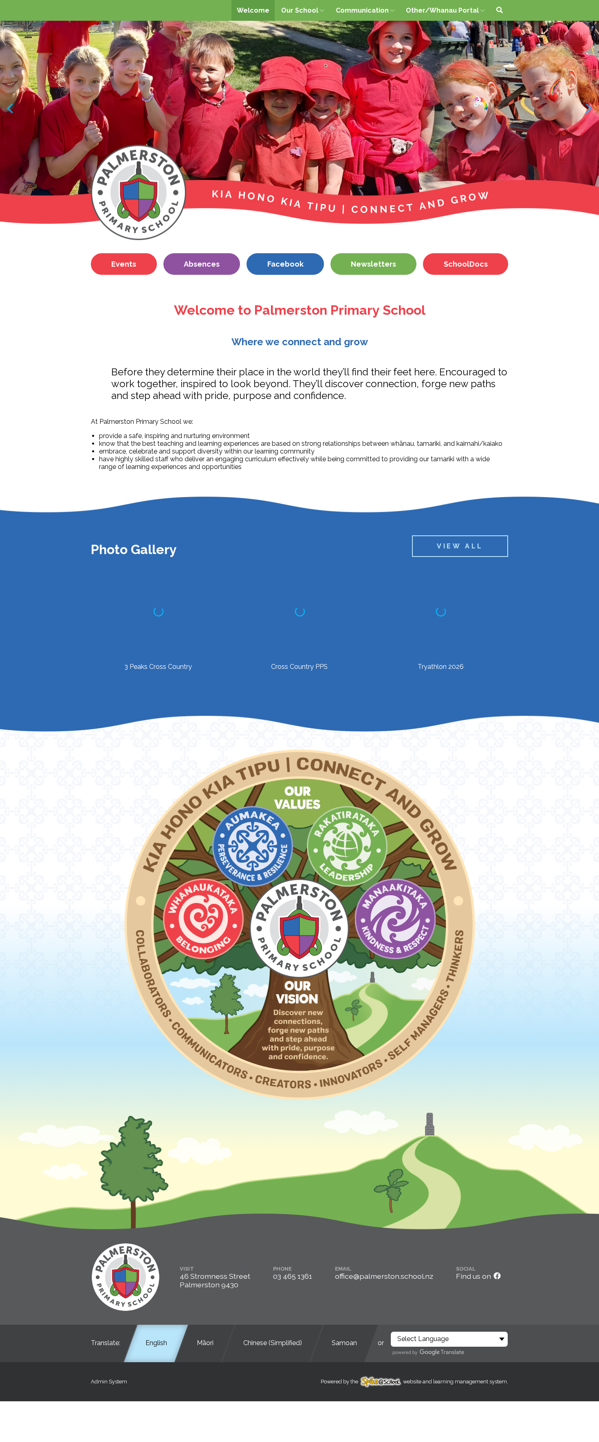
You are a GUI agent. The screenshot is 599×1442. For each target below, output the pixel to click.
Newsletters (373, 264)
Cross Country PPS (299, 667)
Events (123, 264)
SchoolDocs (466, 264)
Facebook (285, 264)
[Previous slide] (10, 108)
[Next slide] (588, 108)
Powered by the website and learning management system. (414, 1381)
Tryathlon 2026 (441, 667)
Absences (202, 264)
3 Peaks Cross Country (158, 667)
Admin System (109, 1381)
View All (460, 546)
